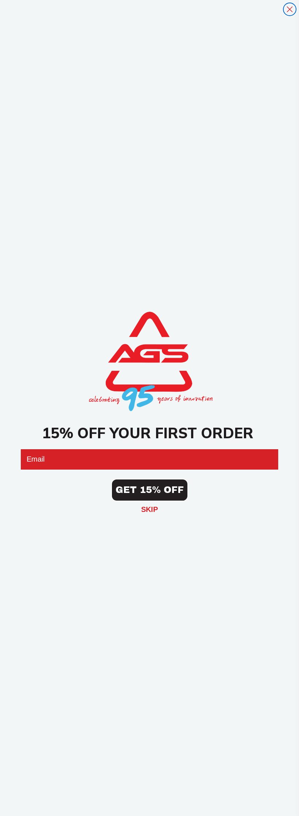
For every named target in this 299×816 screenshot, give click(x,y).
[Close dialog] (289, 9)
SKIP (149, 509)
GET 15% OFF (150, 490)
